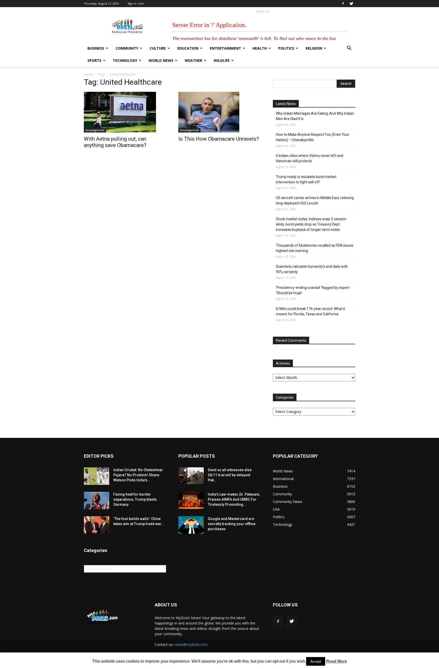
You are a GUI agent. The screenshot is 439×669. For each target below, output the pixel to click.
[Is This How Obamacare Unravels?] (219, 112)
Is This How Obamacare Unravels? (218, 139)
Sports (94, 60)
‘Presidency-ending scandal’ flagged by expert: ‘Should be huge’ (313, 290)
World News (161, 60)
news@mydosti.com (191, 644)
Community (127, 48)
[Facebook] (343, 3)
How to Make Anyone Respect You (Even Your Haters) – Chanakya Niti (312, 137)
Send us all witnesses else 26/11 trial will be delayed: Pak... (230, 475)
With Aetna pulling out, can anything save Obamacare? (115, 142)
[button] (349, 48)
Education (187, 48)
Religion (314, 48)
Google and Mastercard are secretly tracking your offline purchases (231, 524)
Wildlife (222, 60)
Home (88, 74)
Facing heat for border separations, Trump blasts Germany (135, 499)
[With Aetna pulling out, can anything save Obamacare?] (125, 112)
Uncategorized (94, 130)
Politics (286, 48)
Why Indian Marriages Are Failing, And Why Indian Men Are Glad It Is (315, 116)
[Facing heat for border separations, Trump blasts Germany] (96, 500)
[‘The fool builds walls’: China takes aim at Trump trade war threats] (96, 525)
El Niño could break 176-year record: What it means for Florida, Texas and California (310, 311)
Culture (158, 48)
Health (260, 48)
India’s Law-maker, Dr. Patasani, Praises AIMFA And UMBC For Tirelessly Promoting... (234, 499)
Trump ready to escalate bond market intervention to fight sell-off (306, 179)
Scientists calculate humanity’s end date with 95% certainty (312, 269)
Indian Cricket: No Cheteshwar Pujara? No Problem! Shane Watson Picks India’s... (138, 475)
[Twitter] (351, 3)
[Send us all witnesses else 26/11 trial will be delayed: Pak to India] (191, 475)
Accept (315, 661)
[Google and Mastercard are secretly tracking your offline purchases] (191, 525)
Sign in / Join (136, 3)
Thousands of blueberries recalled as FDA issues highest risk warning (314, 248)
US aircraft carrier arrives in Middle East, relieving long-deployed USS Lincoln (315, 200)
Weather (193, 60)
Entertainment (225, 48)
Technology (125, 60)
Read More (336, 661)
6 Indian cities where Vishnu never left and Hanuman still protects (309, 158)
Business (95, 48)
